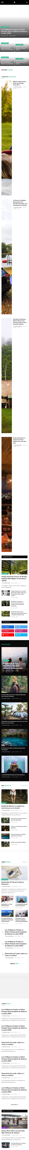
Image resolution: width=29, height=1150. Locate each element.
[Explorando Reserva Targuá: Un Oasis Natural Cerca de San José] (6, 494)
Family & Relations (8, 1111)
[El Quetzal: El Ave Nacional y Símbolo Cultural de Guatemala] (14, 660)
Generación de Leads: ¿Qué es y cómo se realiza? (21, 48)
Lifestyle (6, 785)
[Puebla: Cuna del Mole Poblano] (5, 844)
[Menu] (2, 2)
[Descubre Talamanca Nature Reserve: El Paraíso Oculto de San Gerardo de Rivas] (6, 375)
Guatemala (4, 879)
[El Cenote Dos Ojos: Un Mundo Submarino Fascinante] (14, 737)
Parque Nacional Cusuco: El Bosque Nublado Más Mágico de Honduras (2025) (14, 578)
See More (25, 862)
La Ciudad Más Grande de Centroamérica (13, 774)
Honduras (4, 573)
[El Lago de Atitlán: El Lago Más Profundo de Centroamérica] (7, 913)
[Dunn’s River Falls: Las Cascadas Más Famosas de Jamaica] (15, 1121)
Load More (14, 1104)
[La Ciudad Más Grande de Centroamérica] (14, 764)
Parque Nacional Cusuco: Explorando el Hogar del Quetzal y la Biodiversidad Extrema (19, 613)
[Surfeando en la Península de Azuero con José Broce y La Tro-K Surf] (14, 710)
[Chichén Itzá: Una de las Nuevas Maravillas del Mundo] (5, 820)
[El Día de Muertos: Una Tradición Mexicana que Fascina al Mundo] (14, 684)
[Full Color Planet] (14, 2)
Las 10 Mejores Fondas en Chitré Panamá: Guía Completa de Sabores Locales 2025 (14, 31)
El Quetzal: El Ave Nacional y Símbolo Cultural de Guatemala (13, 665)
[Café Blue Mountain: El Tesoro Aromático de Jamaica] (6, 1145)
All (21, 785)
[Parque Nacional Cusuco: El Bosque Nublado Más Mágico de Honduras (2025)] (15, 567)
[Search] (27, 2)
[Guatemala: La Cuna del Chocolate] (7, 899)
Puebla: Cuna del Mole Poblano (18, 842)
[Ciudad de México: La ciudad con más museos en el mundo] (14, 796)
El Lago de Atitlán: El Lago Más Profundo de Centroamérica (7, 920)
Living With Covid (7, 556)
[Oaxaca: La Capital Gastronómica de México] (5, 828)
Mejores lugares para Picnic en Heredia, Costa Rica (19, 83)
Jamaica (4, 1127)
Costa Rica (8, 77)
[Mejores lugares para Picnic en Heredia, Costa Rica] (6, 138)
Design (5, 862)
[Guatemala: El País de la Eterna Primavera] (14, 873)
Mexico (3, 803)
